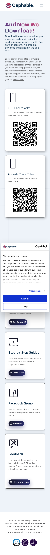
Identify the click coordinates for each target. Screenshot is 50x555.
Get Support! (19, 322)
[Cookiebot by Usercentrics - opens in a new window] (35, 247)
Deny (25, 306)
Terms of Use (11, 523)
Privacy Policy (25, 523)
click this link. (18, 80)
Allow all (25, 299)
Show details (35, 291)
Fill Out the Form (21, 482)
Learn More (18, 373)
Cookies (31, 529)
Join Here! (18, 424)
